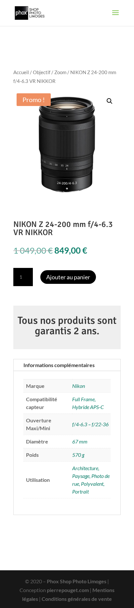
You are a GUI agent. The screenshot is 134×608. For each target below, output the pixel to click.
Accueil (21, 72)
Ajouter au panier (68, 277)
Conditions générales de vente (77, 599)
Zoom (60, 72)
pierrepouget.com (68, 590)
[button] (109, 101)
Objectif (41, 72)
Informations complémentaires (59, 365)
